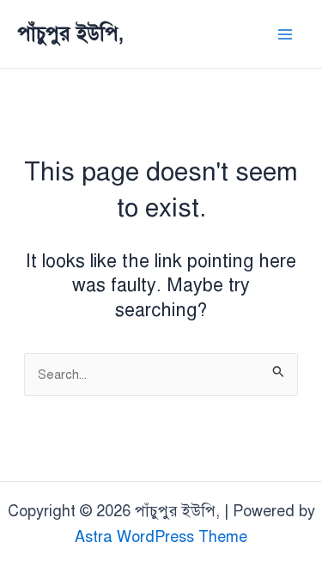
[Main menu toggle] (284, 34)
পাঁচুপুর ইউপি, (70, 33)
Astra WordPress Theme (161, 536)
